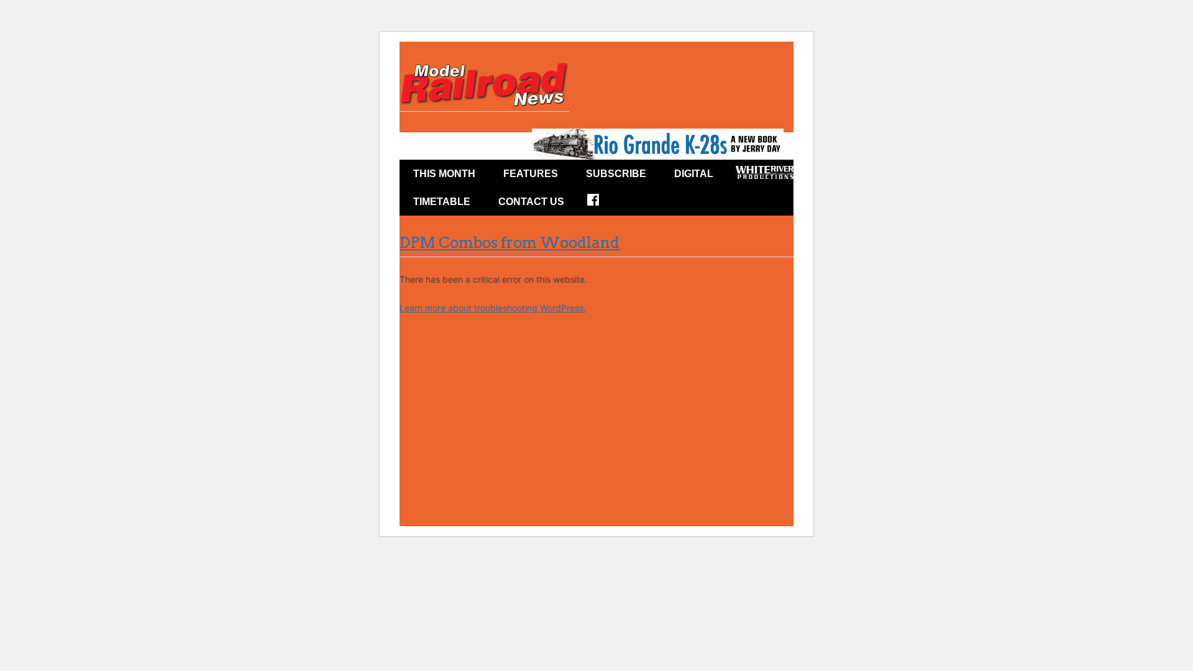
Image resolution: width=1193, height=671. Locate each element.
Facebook (601, 204)
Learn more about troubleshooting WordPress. (493, 308)
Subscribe (616, 173)
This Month (444, 173)
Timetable (441, 201)
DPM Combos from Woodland (509, 243)
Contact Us (531, 201)
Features (530, 173)
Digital (693, 173)
